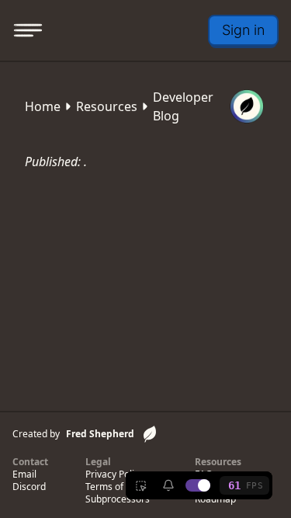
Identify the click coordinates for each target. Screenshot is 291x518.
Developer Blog (183, 106)
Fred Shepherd (100, 434)
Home (43, 106)
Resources (106, 106)
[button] (243, 30)
